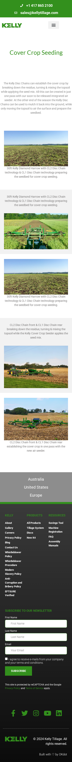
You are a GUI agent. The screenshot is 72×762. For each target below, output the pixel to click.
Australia (36, 479)
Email (8, 644)
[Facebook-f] (13, 713)
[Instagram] (36, 713)
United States (36, 487)
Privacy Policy (12, 688)
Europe (36, 495)
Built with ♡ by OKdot (53, 754)
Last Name (11, 631)
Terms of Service (34, 688)
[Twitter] (24, 713)
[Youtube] (47, 713)
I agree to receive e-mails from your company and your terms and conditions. (34, 660)
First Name (11, 617)
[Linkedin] (59, 713)
